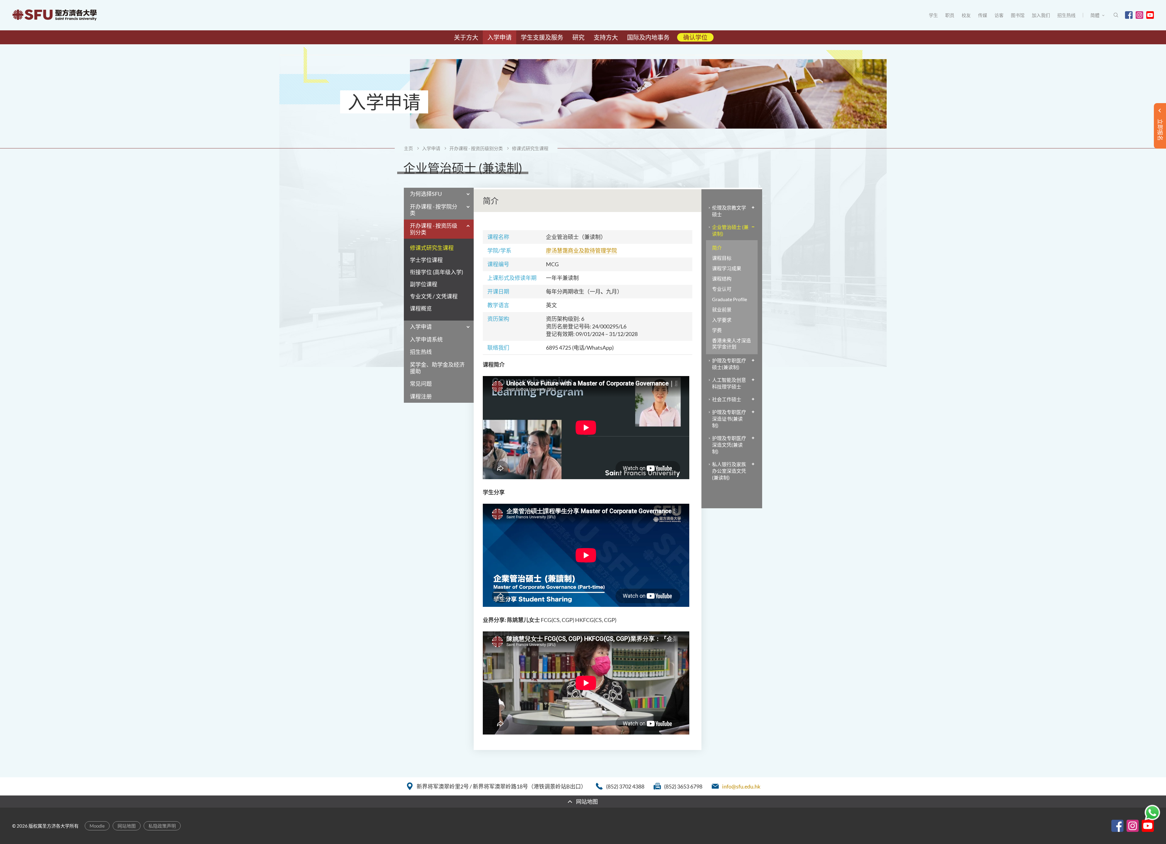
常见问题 (421, 383)
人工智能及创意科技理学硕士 (729, 383)
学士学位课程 (426, 260)
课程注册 (421, 396)
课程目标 (721, 258)
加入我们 (1041, 15)
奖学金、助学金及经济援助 (437, 368)
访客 (999, 15)
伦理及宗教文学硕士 (729, 211)
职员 (949, 15)
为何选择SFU (426, 193)
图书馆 (1018, 15)
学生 (933, 15)
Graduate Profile (729, 299)
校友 (966, 15)
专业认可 (721, 289)
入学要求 (721, 320)
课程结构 (721, 278)
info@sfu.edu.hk (741, 786)
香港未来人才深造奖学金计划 (731, 343)
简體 (1095, 15)
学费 (717, 330)
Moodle (97, 826)
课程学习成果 (726, 268)
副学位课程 (423, 284)
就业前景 (721, 309)
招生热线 (1066, 15)
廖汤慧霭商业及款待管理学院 (581, 250)
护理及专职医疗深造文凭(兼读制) (729, 444)
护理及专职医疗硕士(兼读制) (729, 364)
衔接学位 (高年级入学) (436, 272)
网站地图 (127, 826)
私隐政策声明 (162, 826)
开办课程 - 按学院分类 (433, 210)
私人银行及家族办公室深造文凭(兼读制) (729, 470)
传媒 (982, 15)
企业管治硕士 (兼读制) (730, 230)
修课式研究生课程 (530, 148)
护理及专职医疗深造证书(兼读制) (729, 418)
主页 (408, 148)
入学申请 (431, 148)
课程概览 (421, 308)
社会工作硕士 (726, 399)
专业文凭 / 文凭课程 (434, 296)
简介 (717, 248)
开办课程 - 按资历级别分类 (476, 148)
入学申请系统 (426, 339)
